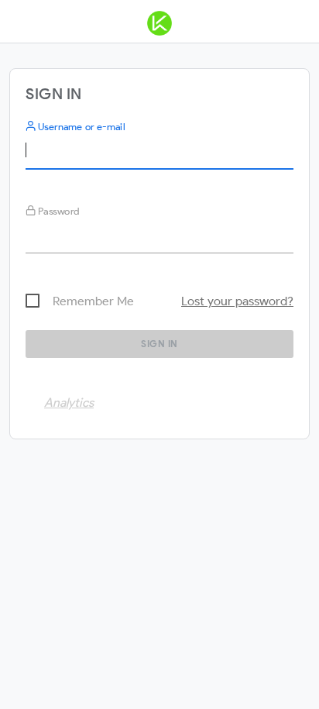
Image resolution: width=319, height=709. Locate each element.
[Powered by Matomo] (159, 26)
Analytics (69, 402)
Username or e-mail (80, 127)
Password (58, 211)
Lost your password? (237, 301)
